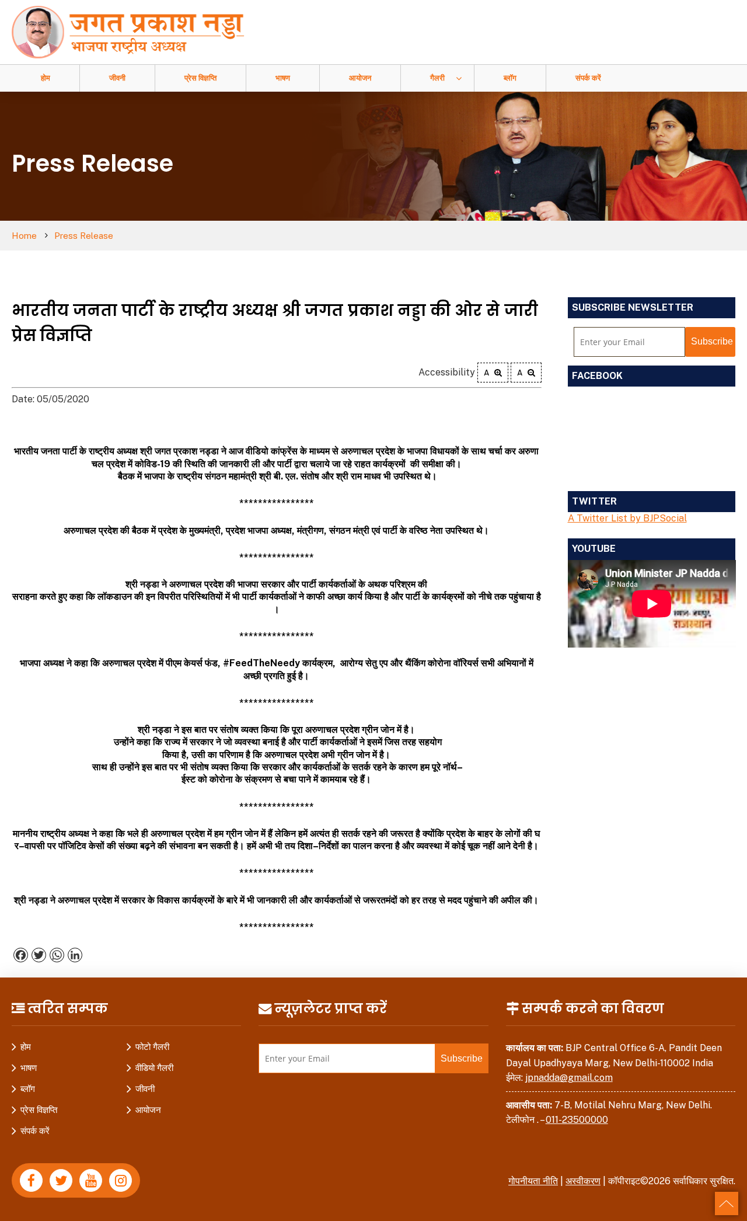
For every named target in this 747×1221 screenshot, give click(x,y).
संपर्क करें (588, 78)
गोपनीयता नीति (533, 1181)
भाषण (282, 78)
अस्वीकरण (583, 1181)
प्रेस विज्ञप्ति (200, 78)
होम (45, 78)
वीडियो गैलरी (154, 1068)
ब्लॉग (510, 78)
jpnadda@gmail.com (569, 1077)
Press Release (83, 236)
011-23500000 (577, 1119)
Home (24, 236)
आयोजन (360, 78)
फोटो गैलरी (152, 1047)
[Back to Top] (726, 1203)
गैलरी (437, 78)
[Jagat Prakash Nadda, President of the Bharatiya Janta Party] (134, 31)
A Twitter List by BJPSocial (627, 518)
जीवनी (117, 78)
